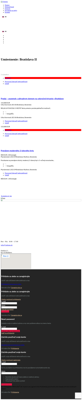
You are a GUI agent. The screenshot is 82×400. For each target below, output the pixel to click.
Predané (8, 78)
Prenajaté (8, 130)
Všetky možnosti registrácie (10, 360)
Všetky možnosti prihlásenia (11, 299)
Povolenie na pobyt (11, 10)
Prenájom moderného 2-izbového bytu (17, 151)
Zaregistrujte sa (16, 287)
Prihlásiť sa (5, 311)
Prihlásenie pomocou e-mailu (11, 284)
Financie (7, 9)
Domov (7, 5)
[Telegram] (4, 20)
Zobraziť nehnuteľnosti (19, 81)
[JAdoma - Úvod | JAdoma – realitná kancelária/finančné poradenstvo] (4, 2)
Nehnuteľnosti (9, 7)
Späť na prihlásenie (7, 333)
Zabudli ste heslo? (7, 309)
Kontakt (7, 12)
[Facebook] (8, 20)
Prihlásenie (15, 348)
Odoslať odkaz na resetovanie (10, 331)
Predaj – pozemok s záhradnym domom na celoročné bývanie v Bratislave (32, 99)
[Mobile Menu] (1, 28)
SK (5, 17)
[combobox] (41, 16)
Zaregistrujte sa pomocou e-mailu (12, 345)
